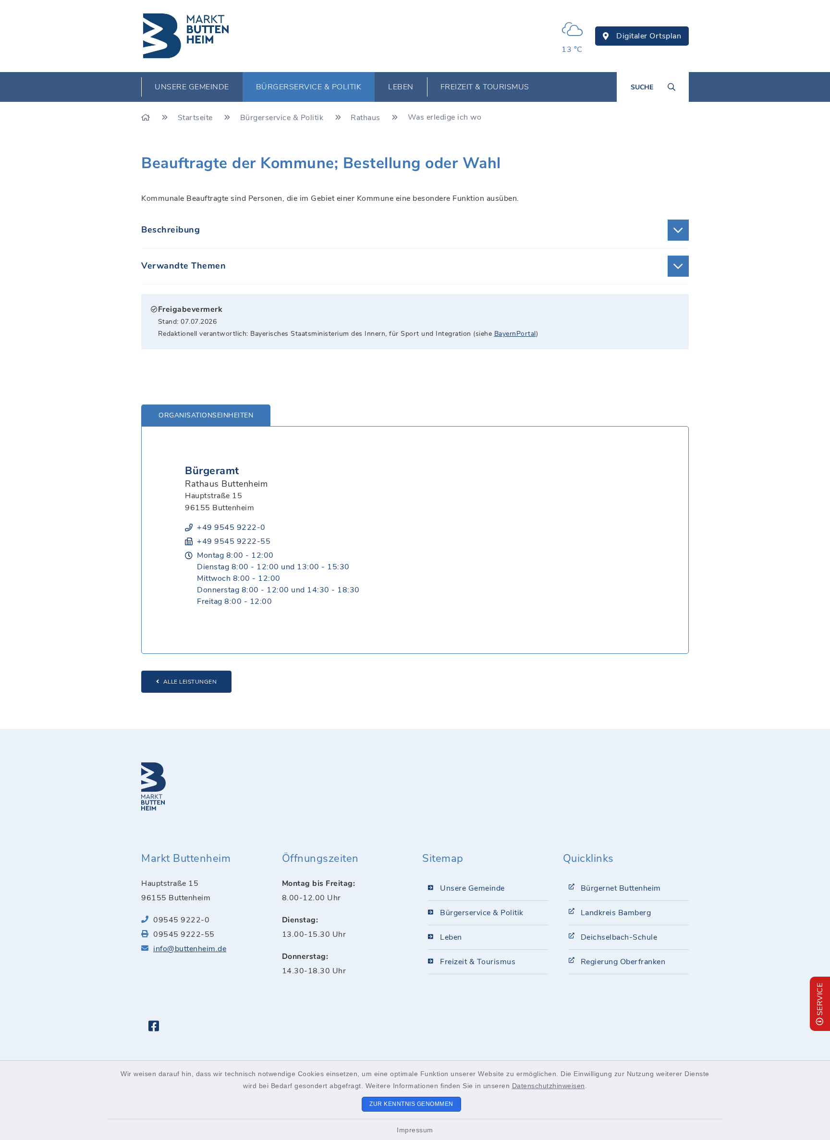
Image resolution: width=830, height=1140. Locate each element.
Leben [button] (401, 87)
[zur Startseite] (186, 36)
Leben (451, 937)
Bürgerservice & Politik (283, 117)
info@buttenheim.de (189, 949)
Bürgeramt (212, 471)
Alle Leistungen (190, 682)
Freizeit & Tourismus (477, 961)
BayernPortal (515, 333)
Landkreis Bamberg (616, 912)
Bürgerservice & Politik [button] (309, 87)
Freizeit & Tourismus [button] (484, 87)
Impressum (415, 1130)
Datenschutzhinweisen (548, 1086)
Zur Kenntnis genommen (411, 1104)
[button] (415, 230)
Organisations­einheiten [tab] (206, 415)
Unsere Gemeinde (472, 888)
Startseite (196, 117)
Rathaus (366, 117)
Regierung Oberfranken (623, 961)
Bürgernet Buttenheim (621, 888)
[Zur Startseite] (146, 117)
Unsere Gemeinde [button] (192, 87)
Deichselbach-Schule (619, 937)
